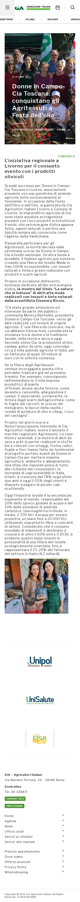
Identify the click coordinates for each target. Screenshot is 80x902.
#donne (61, 129)
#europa (52, 19)
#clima (30, 19)
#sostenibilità (22, 129)
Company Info (15, 798)
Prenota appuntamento (22, 851)
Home (9, 816)
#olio (16, 135)
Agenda (10, 821)
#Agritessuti (45, 129)
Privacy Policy (16, 867)
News (9, 826)
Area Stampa (14, 806)
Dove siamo (14, 856)
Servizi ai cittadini (19, 836)
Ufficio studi (14, 831)
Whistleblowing (16, 872)
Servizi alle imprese (20, 842)
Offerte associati (18, 862)
